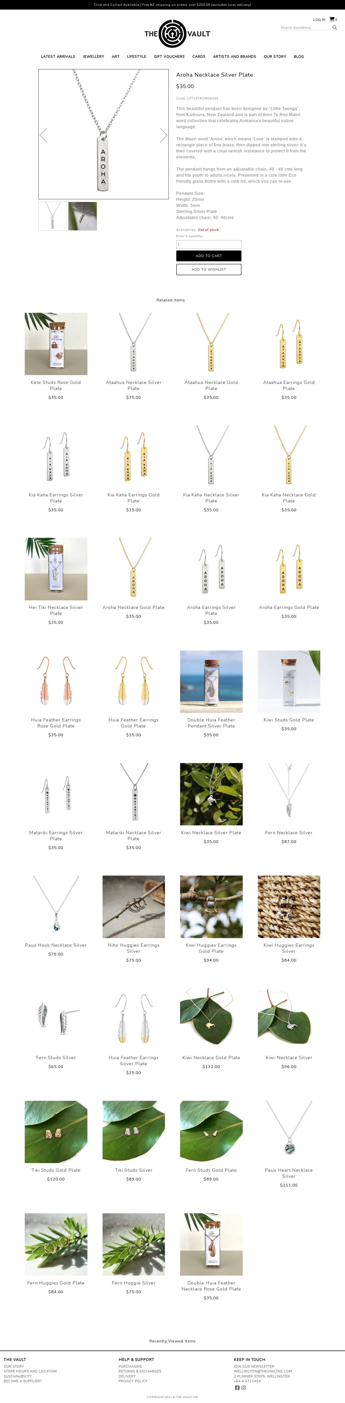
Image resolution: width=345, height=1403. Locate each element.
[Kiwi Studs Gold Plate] (289, 681)
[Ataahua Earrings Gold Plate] (289, 344)
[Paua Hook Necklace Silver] (56, 907)
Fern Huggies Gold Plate (56, 1283)
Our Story (14, 1366)
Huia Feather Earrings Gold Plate (134, 723)
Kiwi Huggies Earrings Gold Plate (211, 948)
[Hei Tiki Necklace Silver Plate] (56, 569)
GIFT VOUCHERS (169, 56)
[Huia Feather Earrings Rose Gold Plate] (56, 681)
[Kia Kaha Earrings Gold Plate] (134, 456)
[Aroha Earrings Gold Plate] (289, 569)
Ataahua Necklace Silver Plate (134, 385)
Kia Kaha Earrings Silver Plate (56, 498)
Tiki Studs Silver (134, 1170)
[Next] (163, 135)
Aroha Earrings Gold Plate (289, 607)
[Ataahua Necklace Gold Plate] (211, 344)
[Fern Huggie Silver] (134, 1244)
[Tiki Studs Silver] (134, 1132)
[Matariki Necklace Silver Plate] (134, 794)
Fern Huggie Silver (134, 1283)
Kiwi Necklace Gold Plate (211, 1058)
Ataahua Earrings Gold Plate (289, 385)
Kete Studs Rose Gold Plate (56, 385)
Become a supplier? (23, 1381)
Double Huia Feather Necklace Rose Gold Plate (211, 1286)
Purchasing (130, 1366)
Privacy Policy (133, 1381)
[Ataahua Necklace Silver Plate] (134, 344)
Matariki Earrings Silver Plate (56, 836)
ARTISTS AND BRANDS (234, 56)
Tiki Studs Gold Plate (56, 1170)
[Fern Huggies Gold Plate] (56, 1244)
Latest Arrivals (58, 56)
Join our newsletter (254, 1366)
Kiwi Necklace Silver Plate (211, 833)
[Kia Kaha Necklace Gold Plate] (289, 456)
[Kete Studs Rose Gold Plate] (56, 344)
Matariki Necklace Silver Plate (133, 836)
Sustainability (18, 1376)
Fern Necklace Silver (289, 833)
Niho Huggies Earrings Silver (134, 948)
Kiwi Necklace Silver (289, 1058)
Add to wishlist (209, 269)
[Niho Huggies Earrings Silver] (134, 907)
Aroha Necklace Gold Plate (134, 607)
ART (116, 56)
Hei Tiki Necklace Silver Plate (56, 610)
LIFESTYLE (136, 56)
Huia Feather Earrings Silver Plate (134, 1061)
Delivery (127, 1376)
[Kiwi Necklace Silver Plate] (211, 794)
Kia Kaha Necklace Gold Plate (289, 498)
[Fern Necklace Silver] (289, 794)
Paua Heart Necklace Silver (289, 1173)
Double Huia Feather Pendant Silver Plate (211, 723)
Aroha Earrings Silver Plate (211, 610)
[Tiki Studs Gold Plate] (56, 1132)
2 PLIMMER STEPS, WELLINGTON (262, 1376)
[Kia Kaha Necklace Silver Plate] (211, 456)
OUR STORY (275, 56)
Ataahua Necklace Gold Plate (211, 385)
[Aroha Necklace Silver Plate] (53, 216)
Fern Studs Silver (56, 1058)
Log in (319, 20)
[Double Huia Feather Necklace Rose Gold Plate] (211, 1244)
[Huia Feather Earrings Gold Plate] (134, 681)
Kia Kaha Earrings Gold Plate (134, 498)
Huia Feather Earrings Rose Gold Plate (56, 723)
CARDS (199, 56)
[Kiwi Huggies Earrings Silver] (289, 907)
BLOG (299, 56)
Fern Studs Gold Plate (211, 1170)
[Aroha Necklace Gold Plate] (134, 569)
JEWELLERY (93, 56)
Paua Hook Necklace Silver (56, 945)
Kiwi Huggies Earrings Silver (289, 948)
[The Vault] (172, 34)
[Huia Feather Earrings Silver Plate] (134, 1019)
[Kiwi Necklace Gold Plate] (211, 1019)
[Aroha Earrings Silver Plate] (211, 569)
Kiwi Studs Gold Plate (289, 720)
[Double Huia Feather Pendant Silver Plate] (211, 681)
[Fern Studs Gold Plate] (211, 1132)
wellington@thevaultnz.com (263, 1371)
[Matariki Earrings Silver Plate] (56, 794)
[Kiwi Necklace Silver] (289, 1019)
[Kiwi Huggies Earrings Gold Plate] (211, 907)
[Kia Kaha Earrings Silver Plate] (56, 456)
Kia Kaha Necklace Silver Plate (211, 498)
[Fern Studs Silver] (56, 1019)
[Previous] (43, 135)
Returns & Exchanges (140, 1371)
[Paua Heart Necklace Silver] (289, 1132)
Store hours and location (30, 1371)
